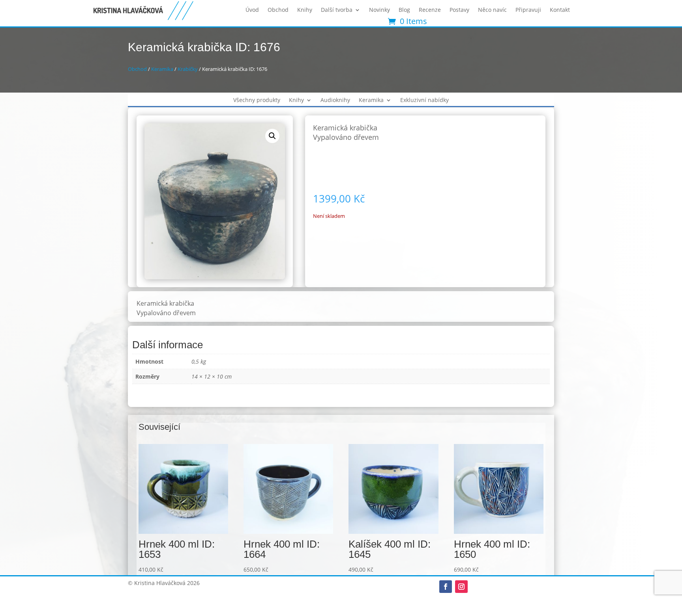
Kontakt (560, 10)
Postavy (459, 10)
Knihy (304, 10)
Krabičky (188, 68)
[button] (272, 136)
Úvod (252, 10)
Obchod (278, 10)
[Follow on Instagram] (461, 586)
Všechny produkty (256, 100)
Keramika (162, 68)
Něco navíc (492, 10)
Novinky (379, 10)
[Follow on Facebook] (445, 586)
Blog (404, 10)
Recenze (430, 10)
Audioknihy (335, 100)
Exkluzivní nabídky (424, 100)
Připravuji (528, 10)
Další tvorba (336, 10)
